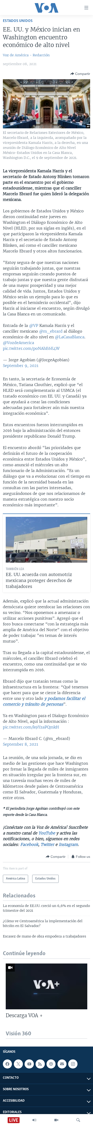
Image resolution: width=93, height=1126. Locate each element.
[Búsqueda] (78, 1120)
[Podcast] (51, 1063)
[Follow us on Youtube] (29, 1063)
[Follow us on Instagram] (72, 1063)
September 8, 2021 (20, 744)
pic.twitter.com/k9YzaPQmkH (31, 727)
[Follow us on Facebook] (7, 1063)
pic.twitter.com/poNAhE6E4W (31, 348)
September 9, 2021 (20, 365)
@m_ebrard (50, 331)
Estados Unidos (18, 21)
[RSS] (40, 1063)
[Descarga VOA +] (46, 986)
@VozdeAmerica (18, 342)
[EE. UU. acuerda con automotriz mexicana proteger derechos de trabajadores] (46, 540)
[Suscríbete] (62, 1063)
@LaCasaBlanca (69, 337)
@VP (33, 325)
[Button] (80, 74)
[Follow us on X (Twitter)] (18, 1063)
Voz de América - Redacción (26, 55)
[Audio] (34, 1120)
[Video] (56, 1120)
